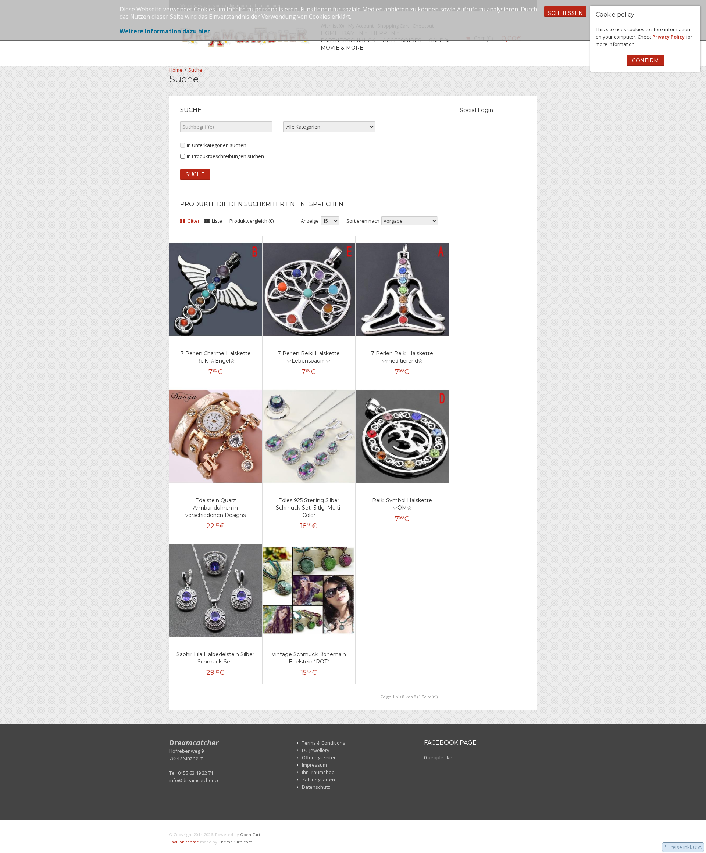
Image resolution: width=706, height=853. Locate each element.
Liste (216, 220)
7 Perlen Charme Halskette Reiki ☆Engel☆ (216, 357)
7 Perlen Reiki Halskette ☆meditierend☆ (402, 357)
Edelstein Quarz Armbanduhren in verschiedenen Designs (215, 507)
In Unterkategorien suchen (216, 145)
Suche (195, 69)
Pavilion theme (184, 842)
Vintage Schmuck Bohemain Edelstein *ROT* (309, 658)
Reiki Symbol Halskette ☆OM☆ (402, 504)
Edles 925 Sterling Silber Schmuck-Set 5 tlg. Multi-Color (309, 507)
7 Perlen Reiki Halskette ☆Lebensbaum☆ (309, 357)
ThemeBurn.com (235, 842)
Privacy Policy (668, 36)
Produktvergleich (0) (251, 220)
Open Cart (250, 834)
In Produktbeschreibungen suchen (225, 156)
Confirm (645, 60)
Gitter (193, 220)
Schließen (565, 13)
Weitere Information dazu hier (165, 31)
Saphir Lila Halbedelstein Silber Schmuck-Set (215, 658)
